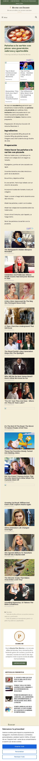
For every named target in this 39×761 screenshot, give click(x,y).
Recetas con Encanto (21, 7)
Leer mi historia (19, 663)
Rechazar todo (19, 757)
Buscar (11, 725)
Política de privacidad (28, 1)
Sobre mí (6, 1)
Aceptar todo (19, 746)
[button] (36, 17)
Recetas (9, 612)
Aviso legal (19, 3)
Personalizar (19, 751)
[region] (19, 743)
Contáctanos (15, 1)
